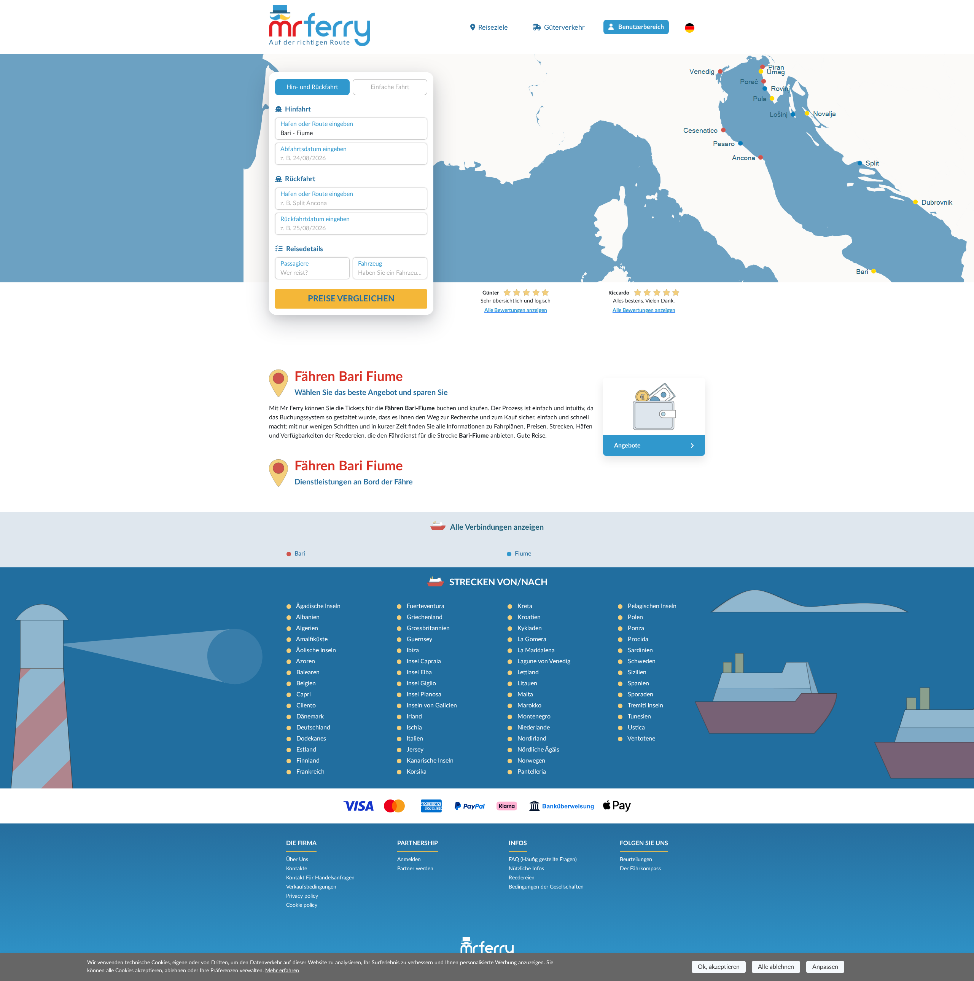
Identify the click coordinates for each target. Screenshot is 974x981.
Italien (415, 739)
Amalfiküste (312, 639)
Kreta (524, 606)
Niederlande (533, 728)
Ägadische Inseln (318, 606)
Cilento (306, 705)
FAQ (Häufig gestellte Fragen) (543, 859)
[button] (693, 28)
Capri (303, 694)
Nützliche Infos (526, 868)
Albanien (308, 617)
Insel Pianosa (424, 694)
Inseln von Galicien (432, 705)
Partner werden (415, 868)
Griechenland (424, 617)
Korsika (417, 772)
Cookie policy (301, 905)
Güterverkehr (564, 27)
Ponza (636, 628)
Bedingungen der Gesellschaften (546, 887)
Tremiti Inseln (645, 705)
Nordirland (531, 739)
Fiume (523, 554)
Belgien (306, 683)
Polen (635, 617)
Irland (414, 716)
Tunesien (639, 716)
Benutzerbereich (640, 27)
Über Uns (297, 859)
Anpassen (825, 967)
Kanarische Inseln (430, 761)
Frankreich (310, 772)
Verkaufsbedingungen (311, 887)
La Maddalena (536, 650)
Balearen (308, 672)
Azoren (305, 661)
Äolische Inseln (316, 650)
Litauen (527, 683)
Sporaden (640, 694)
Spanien (638, 683)
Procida (638, 639)
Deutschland (313, 728)
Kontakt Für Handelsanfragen (320, 878)
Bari (299, 554)
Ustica (636, 728)
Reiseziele (493, 27)
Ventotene (641, 739)
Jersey (415, 750)
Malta (525, 694)
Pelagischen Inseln (652, 606)
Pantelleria (531, 772)
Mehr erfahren (282, 970)
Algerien (307, 628)
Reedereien (522, 878)
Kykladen (529, 628)
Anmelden (409, 859)
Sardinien (640, 650)
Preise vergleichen (351, 299)
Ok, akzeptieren (719, 967)
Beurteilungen (636, 859)
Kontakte (296, 868)
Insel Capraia (424, 661)
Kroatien (529, 617)
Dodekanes (311, 739)
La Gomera (531, 639)
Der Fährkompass (640, 868)
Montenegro (534, 716)
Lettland (528, 672)
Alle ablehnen (776, 967)
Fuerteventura (425, 606)
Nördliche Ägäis (538, 750)
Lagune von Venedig (543, 661)
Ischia (414, 728)
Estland (306, 750)
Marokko (529, 705)
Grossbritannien (428, 628)
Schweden (642, 661)
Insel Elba (419, 672)
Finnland (308, 761)
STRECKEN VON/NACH (498, 582)
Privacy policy (302, 896)
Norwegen (531, 761)
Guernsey (419, 639)
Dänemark (310, 716)
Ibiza (413, 650)
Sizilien (637, 672)
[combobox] (351, 133)
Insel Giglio (421, 683)
